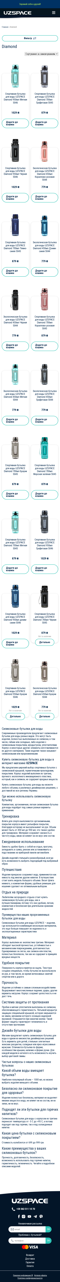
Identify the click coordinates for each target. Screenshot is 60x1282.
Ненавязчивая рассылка (30, 1223)
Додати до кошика (12, 123)
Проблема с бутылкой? (30, 1234)
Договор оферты (40, 1275)
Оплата (30, 1266)
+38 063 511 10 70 (25, 1208)
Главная (5, 27)
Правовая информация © (23, 1275)
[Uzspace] (30, 13)
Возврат (30, 1255)
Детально (44, 642)
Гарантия (30, 1262)
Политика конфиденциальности (30, 1278)
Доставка (30, 1258)
